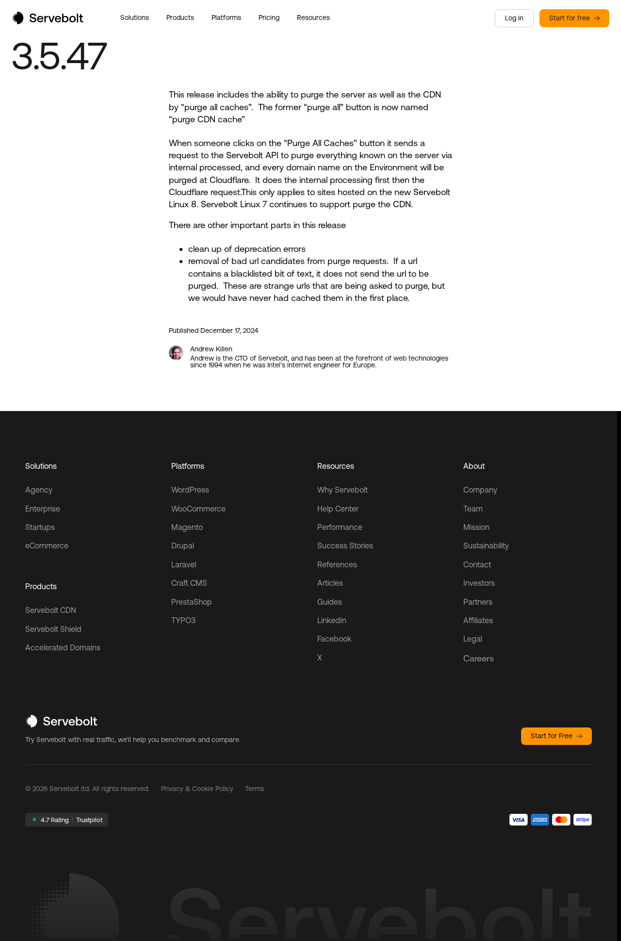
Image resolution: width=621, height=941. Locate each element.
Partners (477, 601)
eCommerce (46, 545)
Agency (38, 489)
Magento (187, 527)
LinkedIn (331, 620)
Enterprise (42, 508)
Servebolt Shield (53, 629)
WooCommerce (198, 508)
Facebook (334, 638)
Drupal (182, 545)
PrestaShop (191, 601)
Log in (514, 18)
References (337, 564)
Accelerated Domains (62, 647)
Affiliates (478, 620)
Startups (40, 527)
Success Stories (345, 545)
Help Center (338, 508)
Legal (472, 638)
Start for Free (551, 736)
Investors (479, 582)
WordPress (190, 489)
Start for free (569, 18)
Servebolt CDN (50, 610)
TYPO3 (183, 620)
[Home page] (47, 21)
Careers (478, 658)
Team (473, 508)
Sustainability (486, 545)
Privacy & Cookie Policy (197, 788)
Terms (254, 788)
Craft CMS (189, 582)
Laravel (183, 564)
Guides (329, 601)
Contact (477, 564)
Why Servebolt (342, 489)
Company (480, 489)
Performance (339, 527)
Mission (476, 527)
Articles (330, 582)
